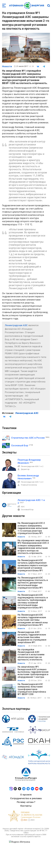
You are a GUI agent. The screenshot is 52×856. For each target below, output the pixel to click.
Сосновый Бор (19, 445)
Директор (25, 469)
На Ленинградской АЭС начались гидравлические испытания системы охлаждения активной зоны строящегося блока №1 (33, 619)
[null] (38, 66)
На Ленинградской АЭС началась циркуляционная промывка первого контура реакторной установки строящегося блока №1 (32, 565)
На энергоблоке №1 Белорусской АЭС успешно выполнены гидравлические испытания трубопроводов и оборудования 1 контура (33, 671)
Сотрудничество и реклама (26, 798)
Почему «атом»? (26, 802)
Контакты (26, 805)
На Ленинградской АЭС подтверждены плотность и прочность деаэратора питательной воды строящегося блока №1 (33, 582)
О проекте (26, 794)
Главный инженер (29, 485)
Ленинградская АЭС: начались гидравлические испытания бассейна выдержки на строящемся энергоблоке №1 (32, 637)
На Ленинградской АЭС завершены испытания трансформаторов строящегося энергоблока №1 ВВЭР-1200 (32, 689)
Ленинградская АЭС (16, 325)
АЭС (23, 507)
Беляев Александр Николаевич (28, 477)
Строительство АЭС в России (28, 437)
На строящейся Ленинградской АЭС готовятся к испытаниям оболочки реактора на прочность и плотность (31, 654)
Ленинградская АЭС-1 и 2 (32, 466)
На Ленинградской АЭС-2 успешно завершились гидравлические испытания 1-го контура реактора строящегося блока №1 (33, 528)
